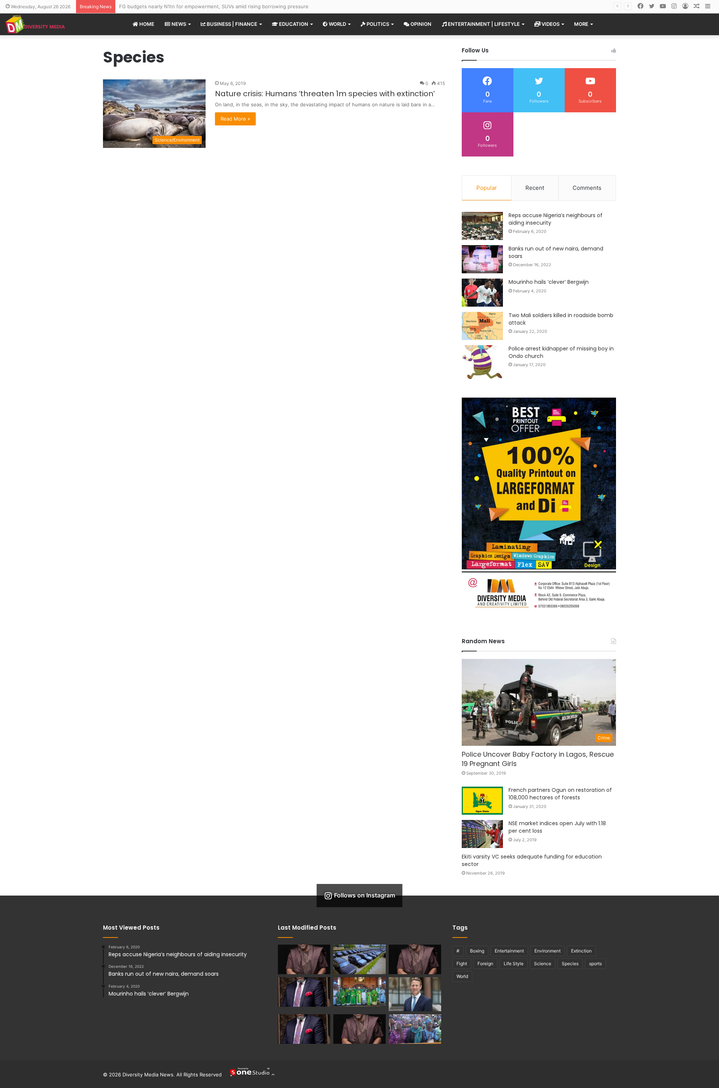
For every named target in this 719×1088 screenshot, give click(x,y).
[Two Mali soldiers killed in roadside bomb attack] (482, 326)
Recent (534, 187)
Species (570, 963)
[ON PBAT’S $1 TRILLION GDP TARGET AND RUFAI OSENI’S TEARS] (415, 959)
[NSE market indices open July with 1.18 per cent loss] (482, 834)
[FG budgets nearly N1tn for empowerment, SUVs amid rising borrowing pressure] (359, 959)
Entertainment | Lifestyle (483, 24)
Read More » (235, 119)
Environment (547, 951)
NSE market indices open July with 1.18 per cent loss (557, 827)
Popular (486, 187)
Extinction (581, 951)
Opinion (420, 24)
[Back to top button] (251, 1075)
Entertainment (509, 951)
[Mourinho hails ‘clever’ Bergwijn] (482, 293)
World (337, 24)
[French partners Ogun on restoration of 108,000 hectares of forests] (482, 801)
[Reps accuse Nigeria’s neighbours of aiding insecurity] (482, 226)
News (178, 24)
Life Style (514, 963)
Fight (461, 963)
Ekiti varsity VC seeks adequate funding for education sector (532, 860)
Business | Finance (231, 24)
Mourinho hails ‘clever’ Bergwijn (549, 282)
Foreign (485, 963)
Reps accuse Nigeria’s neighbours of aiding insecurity (556, 219)
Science (542, 963)
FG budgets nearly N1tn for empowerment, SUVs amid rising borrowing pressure (214, 6)
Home (146, 24)
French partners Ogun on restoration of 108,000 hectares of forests (560, 793)
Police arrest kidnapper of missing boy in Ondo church (561, 352)
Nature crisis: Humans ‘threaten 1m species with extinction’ (325, 93)
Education (293, 24)
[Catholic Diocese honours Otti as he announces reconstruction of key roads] (359, 992)
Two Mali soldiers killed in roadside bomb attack (561, 318)
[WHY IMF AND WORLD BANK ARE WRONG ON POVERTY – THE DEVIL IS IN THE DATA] (359, 1029)
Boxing (477, 951)
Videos (549, 24)
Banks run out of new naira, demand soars (556, 252)
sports (595, 963)
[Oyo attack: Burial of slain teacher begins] (415, 1029)
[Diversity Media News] (35, 24)
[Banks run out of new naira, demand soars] (482, 259)
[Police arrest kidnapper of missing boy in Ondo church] (482, 362)
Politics (377, 24)
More (581, 24)
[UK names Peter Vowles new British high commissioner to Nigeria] (415, 994)
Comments (587, 187)
